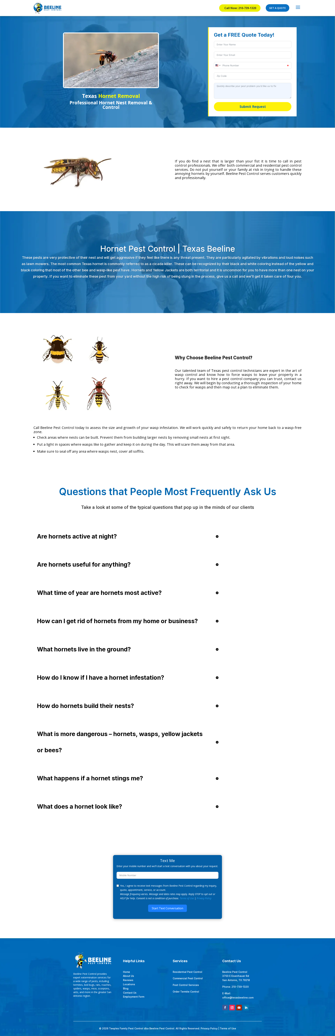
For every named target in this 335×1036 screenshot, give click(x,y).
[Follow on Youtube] (239, 1007)
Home (126, 971)
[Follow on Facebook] (225, 1007)
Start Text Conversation (167, 908)
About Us (128, 975)
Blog (125, 988)
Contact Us (129, 992)
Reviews (128, 980)
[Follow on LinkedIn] (246, 1007)
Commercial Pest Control (188, 978)
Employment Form (133, 996)
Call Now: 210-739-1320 (240, 8)
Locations (129, 984)
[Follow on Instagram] (232, 1007)
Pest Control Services (186, 984)
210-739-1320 (240, 986)
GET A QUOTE (277, 8)
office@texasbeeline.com (238, 997)
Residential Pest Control (187, 971)
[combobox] (217, 65)
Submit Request (253, 106)
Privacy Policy (204, 898)
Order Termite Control (186, 991)
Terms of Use (187, 898)
